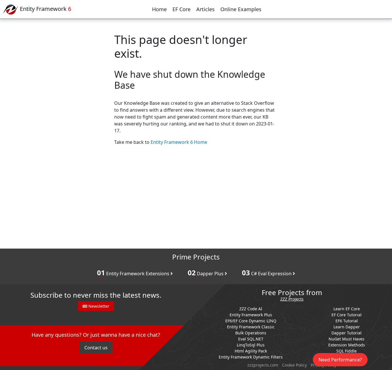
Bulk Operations (250, 333)
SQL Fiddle (346, 351)
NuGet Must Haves (346, 339)
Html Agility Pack (251, 351)
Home (159, 9)
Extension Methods (346, 345)
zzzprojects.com (262, 365)
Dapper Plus (206, 272)
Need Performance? (340, 360)
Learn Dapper (346, 327)
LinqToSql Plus (251, 345)
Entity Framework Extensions (133, 272)
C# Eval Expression (267, 272)
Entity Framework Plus (251, 314)
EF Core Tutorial (346, 314)
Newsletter (98, 306)
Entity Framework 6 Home (179, 142)
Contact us (96, 347)
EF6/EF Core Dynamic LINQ (250, 320)
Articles (205, 9)
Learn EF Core (346, 308)
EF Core (181, 9)
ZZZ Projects (292, 299)
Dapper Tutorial (346, 333)
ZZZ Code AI (250, 308)
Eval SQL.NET (250, 339)
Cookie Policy (294, 365)
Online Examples (240, 9)
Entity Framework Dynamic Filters (251, 357)
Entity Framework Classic (251, 327)
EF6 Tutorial (346, 320)
